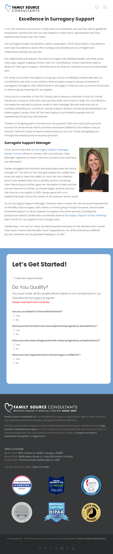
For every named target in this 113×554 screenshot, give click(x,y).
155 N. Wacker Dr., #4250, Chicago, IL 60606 (40, 453)
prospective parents (86, 432)
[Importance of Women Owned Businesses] (56, 512)
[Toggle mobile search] (97, 7)
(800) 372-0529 (40, 467)
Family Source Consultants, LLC (20, 416)
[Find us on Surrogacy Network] (21, 485)
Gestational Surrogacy (26, 429)
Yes (18, 315)
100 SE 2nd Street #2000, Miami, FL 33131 (39, 460)
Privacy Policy (100, 538)
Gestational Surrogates (16, 436)
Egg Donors (39, 436)
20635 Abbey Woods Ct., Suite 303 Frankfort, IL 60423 (46, 456)
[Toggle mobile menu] (105, 7)
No (17, 319)
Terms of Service (85, 538)
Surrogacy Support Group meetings (85, 215)
